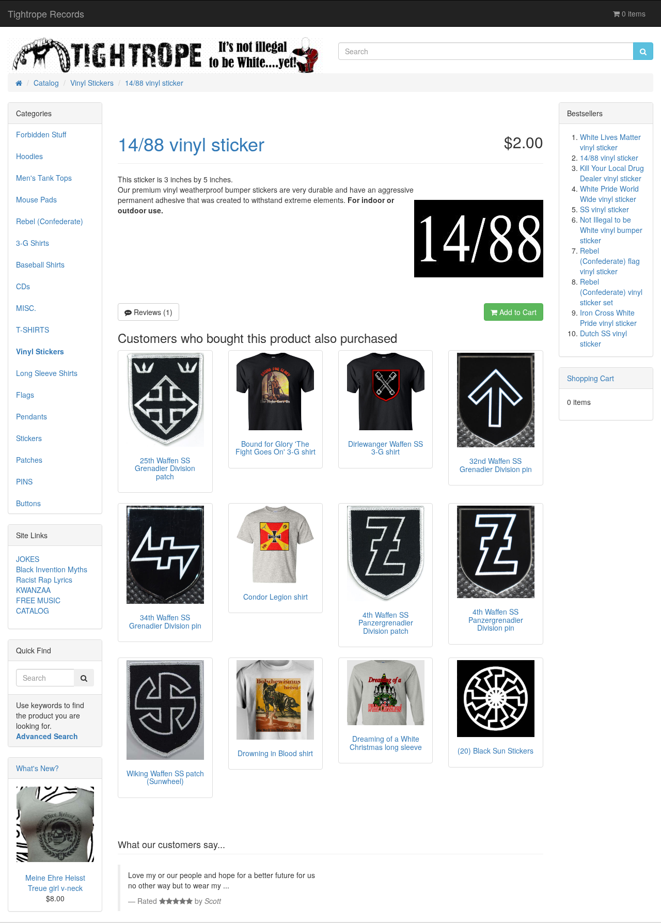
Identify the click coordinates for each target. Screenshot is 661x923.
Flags (25, 394)
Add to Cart (517, 312)
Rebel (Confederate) (49, 221)
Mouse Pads (36, 199)
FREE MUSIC (38, 600)
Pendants (31, 416)
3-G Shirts (32, 243)
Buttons (28, 503)
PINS (24, 481)
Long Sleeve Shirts (46, 373)
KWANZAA (33, 590)
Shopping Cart (590, 378)
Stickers (29, 438)
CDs (23, 286)
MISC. (26, 308)
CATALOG (32, 610)
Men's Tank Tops (44, 178)
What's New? (37, 768)
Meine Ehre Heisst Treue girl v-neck (55, 882)
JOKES (27, 559)
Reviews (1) (152, 312)
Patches (29, 460)
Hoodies (29, 156)
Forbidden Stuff (41, 134)
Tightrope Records (46, 13)
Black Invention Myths (51, 569)
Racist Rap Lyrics (44, 579)
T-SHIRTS (32, 329)
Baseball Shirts (40, 264)
